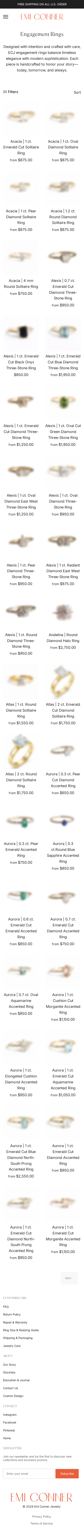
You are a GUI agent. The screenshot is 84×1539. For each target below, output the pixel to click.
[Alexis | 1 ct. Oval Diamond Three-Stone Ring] (63, 473)
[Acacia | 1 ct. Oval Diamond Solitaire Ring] (63, 119)
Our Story (9, 1364)
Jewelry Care (12, 1346)
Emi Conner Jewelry (47, 1506)
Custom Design (13, 1396)
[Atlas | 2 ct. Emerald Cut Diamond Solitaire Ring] (63, 682)
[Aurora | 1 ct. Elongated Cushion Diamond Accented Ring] (21, 1047)
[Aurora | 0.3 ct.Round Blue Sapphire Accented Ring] (63, 821)
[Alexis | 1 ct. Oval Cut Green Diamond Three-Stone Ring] (63, 403)
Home (7, 1438)
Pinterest (9, 1430)
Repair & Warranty (15, 1322)
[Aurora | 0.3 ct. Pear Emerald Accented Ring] (21, 821)
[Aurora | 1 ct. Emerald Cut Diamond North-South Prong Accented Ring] (21, 1204)
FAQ (6, 1306)
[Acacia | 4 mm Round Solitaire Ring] (21, 258)
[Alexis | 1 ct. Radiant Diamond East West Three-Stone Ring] (63, 542)
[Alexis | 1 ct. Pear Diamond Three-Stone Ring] (21, 542)
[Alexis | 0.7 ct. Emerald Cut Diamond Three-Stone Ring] (63, 258)
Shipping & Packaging (18, 1338)
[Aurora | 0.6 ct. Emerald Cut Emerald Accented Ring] (21, 896)
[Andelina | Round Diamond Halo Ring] (63, 612)
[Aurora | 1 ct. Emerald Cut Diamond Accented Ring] (63, 1123)
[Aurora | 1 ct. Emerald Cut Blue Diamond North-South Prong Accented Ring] (21, 1123)
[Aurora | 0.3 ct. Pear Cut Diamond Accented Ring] (63, 751)
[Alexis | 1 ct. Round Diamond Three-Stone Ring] (21, 612)
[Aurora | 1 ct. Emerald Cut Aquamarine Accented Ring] (63, 1047)
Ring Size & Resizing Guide (21, 1330)
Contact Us (10, 1388)
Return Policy (12, 1314)
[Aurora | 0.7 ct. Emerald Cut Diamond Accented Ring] (63, 896)
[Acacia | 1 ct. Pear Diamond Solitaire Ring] (21, 188)
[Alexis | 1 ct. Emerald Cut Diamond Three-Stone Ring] (21, 403)
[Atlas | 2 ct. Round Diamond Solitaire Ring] (21, 751)
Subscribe (67, 1473)
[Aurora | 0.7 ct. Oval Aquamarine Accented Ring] (21, 972)
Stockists (9, 1372)
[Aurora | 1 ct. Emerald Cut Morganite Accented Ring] (63, 1204)
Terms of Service (41, 1523)
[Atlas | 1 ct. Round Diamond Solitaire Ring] (21, 682)
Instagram (10, 1414)
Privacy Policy (41, 1516)
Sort (77, 92)
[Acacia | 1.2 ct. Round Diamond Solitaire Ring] (63, 188)
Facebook (9, 1422)
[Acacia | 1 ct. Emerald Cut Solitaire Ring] (21, 119)
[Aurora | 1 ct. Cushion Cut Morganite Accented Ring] (63, 972)
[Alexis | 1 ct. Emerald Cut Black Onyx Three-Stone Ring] (21, 333)
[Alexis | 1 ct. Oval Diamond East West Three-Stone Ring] (21, 473)
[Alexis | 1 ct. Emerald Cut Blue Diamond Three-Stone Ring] (63, 333)
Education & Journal (16, 1380)
